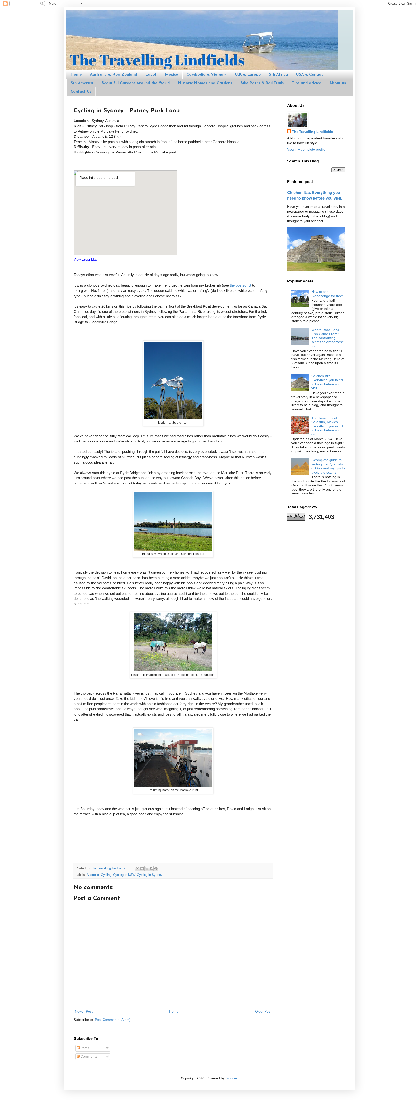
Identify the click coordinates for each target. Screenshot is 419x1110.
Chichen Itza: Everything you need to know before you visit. (327, 382)
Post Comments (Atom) (113, 1020)
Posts (84, 1048)
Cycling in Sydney (149, 875)
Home (76, 75)
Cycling (106, 875)
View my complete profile (306, 149)
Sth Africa (278, 75)
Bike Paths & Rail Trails (262, 83)
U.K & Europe (248, 75)
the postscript (241, 285)
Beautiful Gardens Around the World (135, 83)
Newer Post (84, 1011)
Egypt (151, 75)
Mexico (171, 75)
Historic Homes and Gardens (205, 83)
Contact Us (81, 92)
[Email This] (137, 868)
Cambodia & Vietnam (206, 75)
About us (337, 83)
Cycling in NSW (124, 875)
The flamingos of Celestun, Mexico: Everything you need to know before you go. (327, 426)
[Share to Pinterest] (155, 868)
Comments (88, 1056)
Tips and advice (306, 83)
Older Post (263, 1011)
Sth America (82, 83)
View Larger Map (85, 259)
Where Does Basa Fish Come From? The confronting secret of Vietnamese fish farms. (327, 338)
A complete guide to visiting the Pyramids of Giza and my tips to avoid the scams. (328, 466)
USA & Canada (310, 75)
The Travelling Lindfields (312, 132)
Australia (93, 875)
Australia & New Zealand (113, 75)
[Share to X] (146, 868)
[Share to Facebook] (151, 868)
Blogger (231, 1078)
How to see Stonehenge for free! (327, 294)
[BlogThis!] (142, 868)
